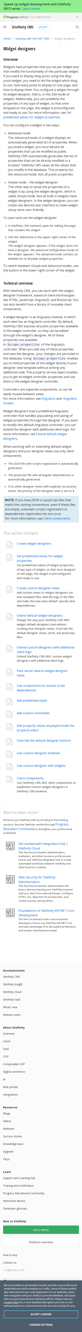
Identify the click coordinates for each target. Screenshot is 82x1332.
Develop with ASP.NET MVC (32, 38)
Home (7, 38)
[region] (41, 1306)
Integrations (10, 1094)
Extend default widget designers (40, 615)
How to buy (10, 1255)
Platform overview (41, 1242)
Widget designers (19, 48)
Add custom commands (33, 713)
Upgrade (8, 1151)
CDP (6, 1056)
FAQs (6, 1159)
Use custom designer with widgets (41, 766)
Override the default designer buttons (44, 740)
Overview (10, 59)
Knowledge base (13, 1144)
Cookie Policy (11, 1302)
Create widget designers (34, 543)
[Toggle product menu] (77, 17)
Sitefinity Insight (13, 984)
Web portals (10, 1087)
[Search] (77, 27)
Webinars (8, 1128)
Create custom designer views (38, 588)
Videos (7, 1121)
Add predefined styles (32, 700)
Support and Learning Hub (19, 1178)
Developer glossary (15, 1208)
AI (4, 1079)
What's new (10, 1007)
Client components (56, 518)
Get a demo (41, 1230)
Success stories (12, 1136)
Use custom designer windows (38, 753)
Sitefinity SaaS (11, 999)
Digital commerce (14, 1071)
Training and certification (18, 1185)
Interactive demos (14, 1201)
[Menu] (5, 27)
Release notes (12, 1015)
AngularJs (48, 398)
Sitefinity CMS (11, 976)
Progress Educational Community (23, 1193)
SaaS (6, 1049)
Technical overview (18, 283)
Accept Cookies (41, 1314)
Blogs (6, 1113)
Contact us (9, 1262)
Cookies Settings (41, 1324)
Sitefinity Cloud (12, 992)
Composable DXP (14, 1064)
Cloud (6, 1041)
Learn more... (32, 8)
